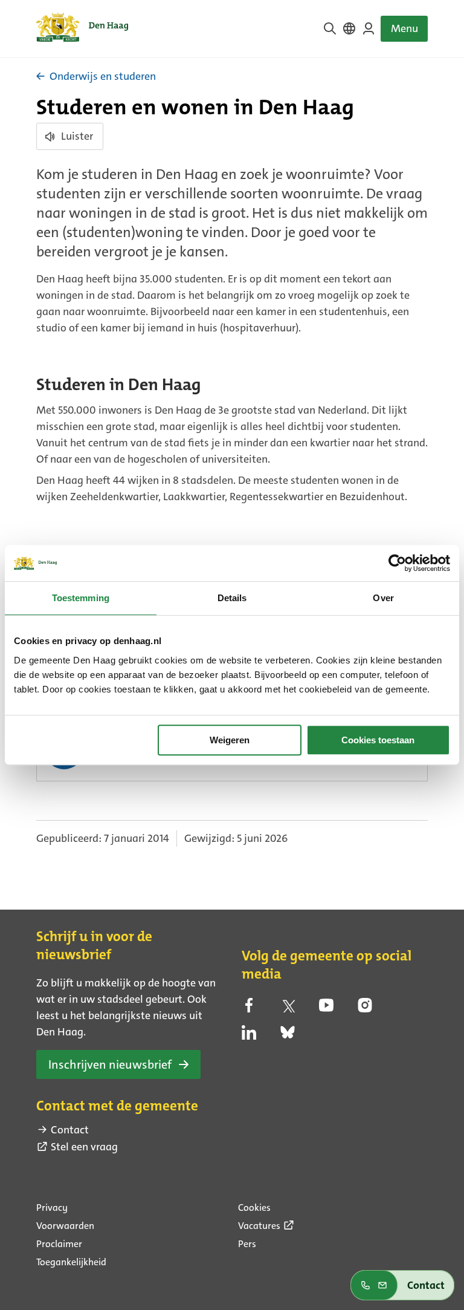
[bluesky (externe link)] (287, 1036)
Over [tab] (383, 598)
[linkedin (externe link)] (249, 1036)
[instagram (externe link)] (365, 1009)
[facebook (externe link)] (249, 1009)
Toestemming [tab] (80, 598)
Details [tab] (232, 598)
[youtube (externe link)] (326, 1009)
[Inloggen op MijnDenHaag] (368, 28)
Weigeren (230, 740)
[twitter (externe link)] (287, 1009)
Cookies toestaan (377, 740)
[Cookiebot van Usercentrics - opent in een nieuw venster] (397, 563)
